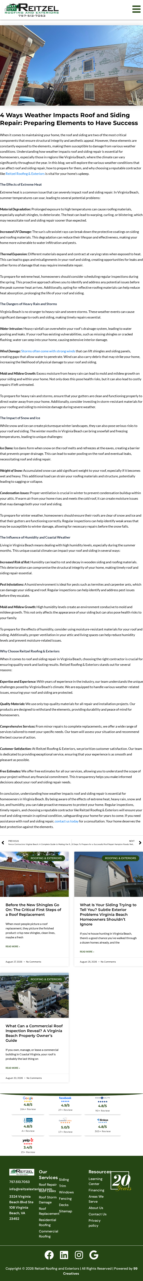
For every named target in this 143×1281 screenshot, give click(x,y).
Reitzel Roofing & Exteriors (25, 174)
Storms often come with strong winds (48, 351)
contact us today (67, 821)
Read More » (13, 946)
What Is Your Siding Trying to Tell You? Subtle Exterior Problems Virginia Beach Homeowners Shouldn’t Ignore (108, 914)
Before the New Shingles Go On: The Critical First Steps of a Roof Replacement (33, 910)
